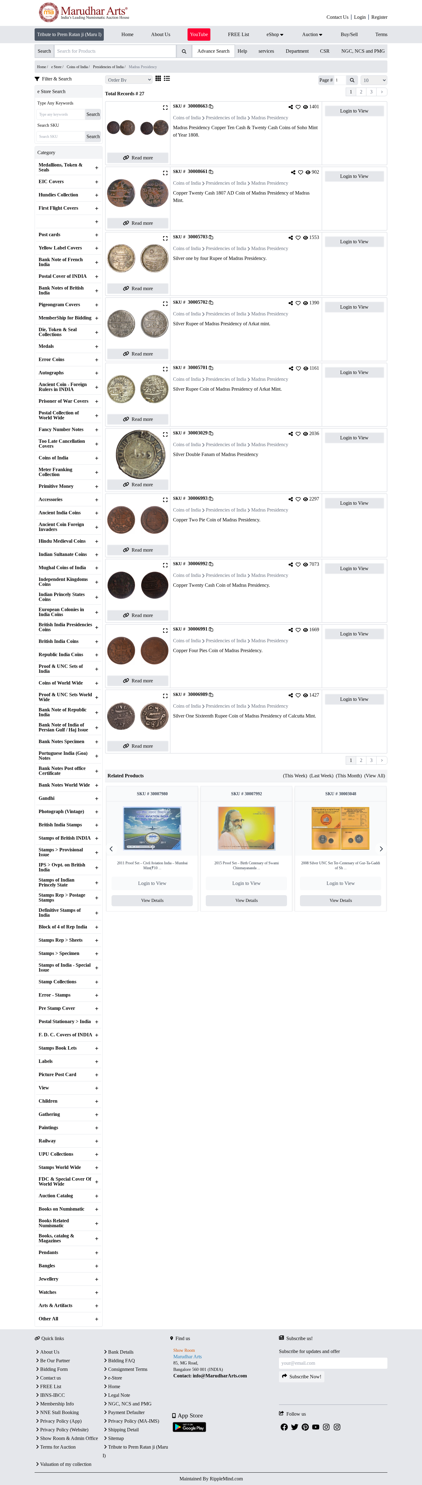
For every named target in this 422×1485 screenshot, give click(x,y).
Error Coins (51, 359)
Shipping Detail (123, 1429)
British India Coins (58, 641)
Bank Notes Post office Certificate (62, 771)
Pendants (48, 1252)
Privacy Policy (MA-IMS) (133, 1421)
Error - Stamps (54, 995)
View (44, 1087)
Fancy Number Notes (61, 429)
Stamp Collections (57, 981)
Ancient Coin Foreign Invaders (61, 527)
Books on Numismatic (61, 1209)
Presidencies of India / (109, 67)
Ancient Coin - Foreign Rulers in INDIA (63, 387)
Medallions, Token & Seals (60, 167)
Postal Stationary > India (65, 1021)
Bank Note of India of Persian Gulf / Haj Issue (63, 727)
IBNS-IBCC (52, 1395)
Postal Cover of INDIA (63, 276)
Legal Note (119, 1395)
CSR (325, 51)
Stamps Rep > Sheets (60, 940)
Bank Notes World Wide (64, 785)
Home (114, 1386)
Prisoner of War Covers (63, 401)
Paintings (48, 1127)
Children (48, 1101)
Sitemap (116, 1438)
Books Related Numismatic (54, 1223)
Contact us (50, 1377)
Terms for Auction (58, 1447)
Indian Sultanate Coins (63, 554)
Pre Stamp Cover (57, 1008)
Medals (46, 346)
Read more (142, 157)
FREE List (50, 1386)
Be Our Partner (55, 1360)
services (266, 51)
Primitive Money (56, 486)
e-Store (115, 1377)
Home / (43, 67)
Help (242, 51)
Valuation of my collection (65, 1464)
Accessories (50, 499)
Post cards (49, 234)
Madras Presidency (269, 117)
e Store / (57, 67)
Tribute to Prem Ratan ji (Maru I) (69, 34)
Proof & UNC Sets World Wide (65, 697)
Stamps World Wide (60, 1167)
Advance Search (213, 51)
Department (297, 51)
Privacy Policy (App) (61, 1421)
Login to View (354, 110)
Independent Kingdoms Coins (63, 582)
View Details (152, 900)
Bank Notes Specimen (61, 741)
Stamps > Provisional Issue (61, 852)
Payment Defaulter (126, 1412)
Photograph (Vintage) (61, 811)
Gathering (49, 1114)
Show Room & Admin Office (69, 1438)
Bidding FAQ (121, 1360)
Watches (47, 1292)
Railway (47, 1140)
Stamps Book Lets (58, 1048)
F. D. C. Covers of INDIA (65, 1034)
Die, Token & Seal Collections (58, 332)
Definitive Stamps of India (60, 913)
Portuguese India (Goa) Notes (63, 756)
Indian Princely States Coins (62, 597)
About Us (49, 1352)
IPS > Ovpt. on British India (62, 867)
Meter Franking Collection (55, 472)
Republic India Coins (61, 654)
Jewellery (48, 1279)
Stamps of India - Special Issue (65, 968)
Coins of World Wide (61, 683)
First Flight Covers (58, 208)
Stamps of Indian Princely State (56, 882)
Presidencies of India (226, 117)
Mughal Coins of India (62, 567)
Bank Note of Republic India (63, 712)
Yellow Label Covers (60, 247)
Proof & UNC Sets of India (61, 669)
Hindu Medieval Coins (62, 541)
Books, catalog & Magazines (56, 1238)
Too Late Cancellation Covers (62, 444)
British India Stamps (60, 824)
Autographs (51, 372)
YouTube (199, 34)
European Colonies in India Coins (61, 612)
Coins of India (53, 457)
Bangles (47, 1265)
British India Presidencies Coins (65, 627)
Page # (326, 80)
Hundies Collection (58, 194)
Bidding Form (54, 1369)
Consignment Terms (127, 1369)
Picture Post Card (57, 1074)
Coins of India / (79, 67)
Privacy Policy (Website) (64, 1429)
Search (93, 114)
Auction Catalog (56, 1195)
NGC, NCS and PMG (363, 51)
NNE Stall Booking (59, 1412)
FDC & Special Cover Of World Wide (65, 1182)
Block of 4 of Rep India (63, 926)
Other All (48, 1318)
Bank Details (120, 1352)
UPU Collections (56, 1154)
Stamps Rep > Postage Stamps (62, 898)
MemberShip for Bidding (65, 317)
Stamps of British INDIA (65, 838)
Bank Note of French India (61, 262)
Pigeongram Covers (59, 304)
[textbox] (224, 1369)
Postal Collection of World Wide (59, 415)
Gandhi (46, 798)
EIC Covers (51, 181)
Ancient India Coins (60, 512)
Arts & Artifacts (55, 1305)
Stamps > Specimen (59, 953)
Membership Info (57, 1403)
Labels (46, 1061)
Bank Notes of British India (61, 290)
